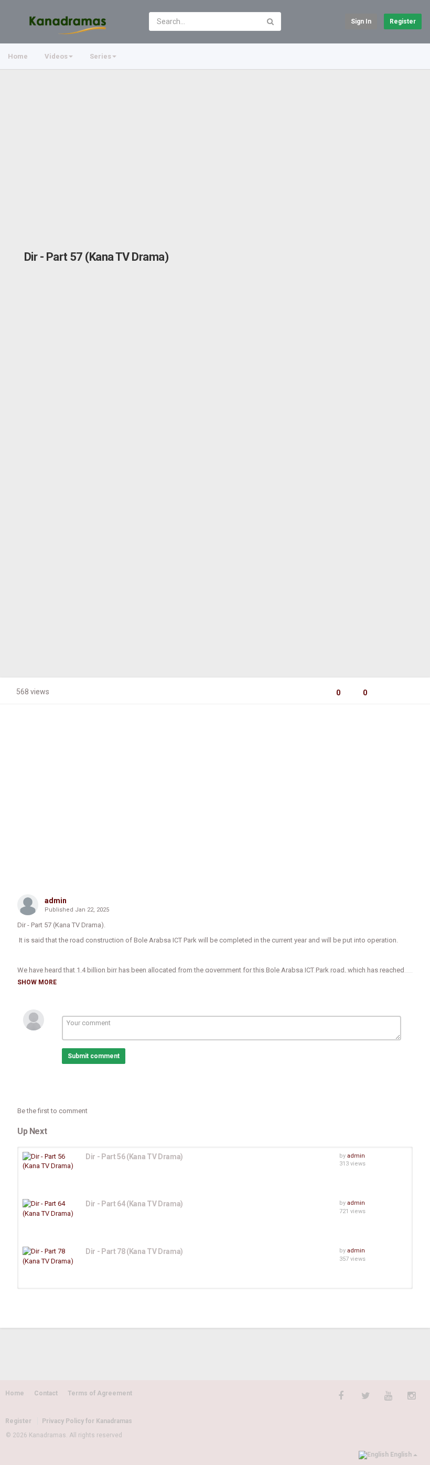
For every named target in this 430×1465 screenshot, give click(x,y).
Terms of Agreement (100, 1393)
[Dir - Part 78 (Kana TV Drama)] (51, 1256)
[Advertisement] (215, 148)
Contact (46, 1393)
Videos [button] (56, 56)
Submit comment (94, 1056)
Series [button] (100, 56)
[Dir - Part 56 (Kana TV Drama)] (51, 1161)
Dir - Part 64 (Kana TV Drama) (134, 1204)
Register (403, 21)
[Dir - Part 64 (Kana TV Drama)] (51, 1208)
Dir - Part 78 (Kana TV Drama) (134, 1251)
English (401, 1454)
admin (56, 900)
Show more (37, 982)
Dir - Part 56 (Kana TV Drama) (134, 1156)
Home (18, 56)
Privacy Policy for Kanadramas (87, 1421)
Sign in (361, 21)
